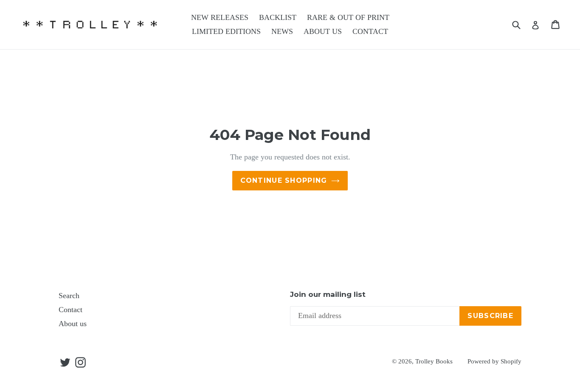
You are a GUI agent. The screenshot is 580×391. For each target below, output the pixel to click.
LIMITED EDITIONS (226, 31)
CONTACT (370, 31)
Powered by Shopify (494, 361)
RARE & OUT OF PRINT (348, 17)
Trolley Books (434, 361)
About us (73, 323)
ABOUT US (323, 31)
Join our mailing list (328, 294)
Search (69, 295)
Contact (70, 309)
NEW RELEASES (219, 17)
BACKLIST (277, 17)
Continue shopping (283, 180)
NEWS (282, 31)
